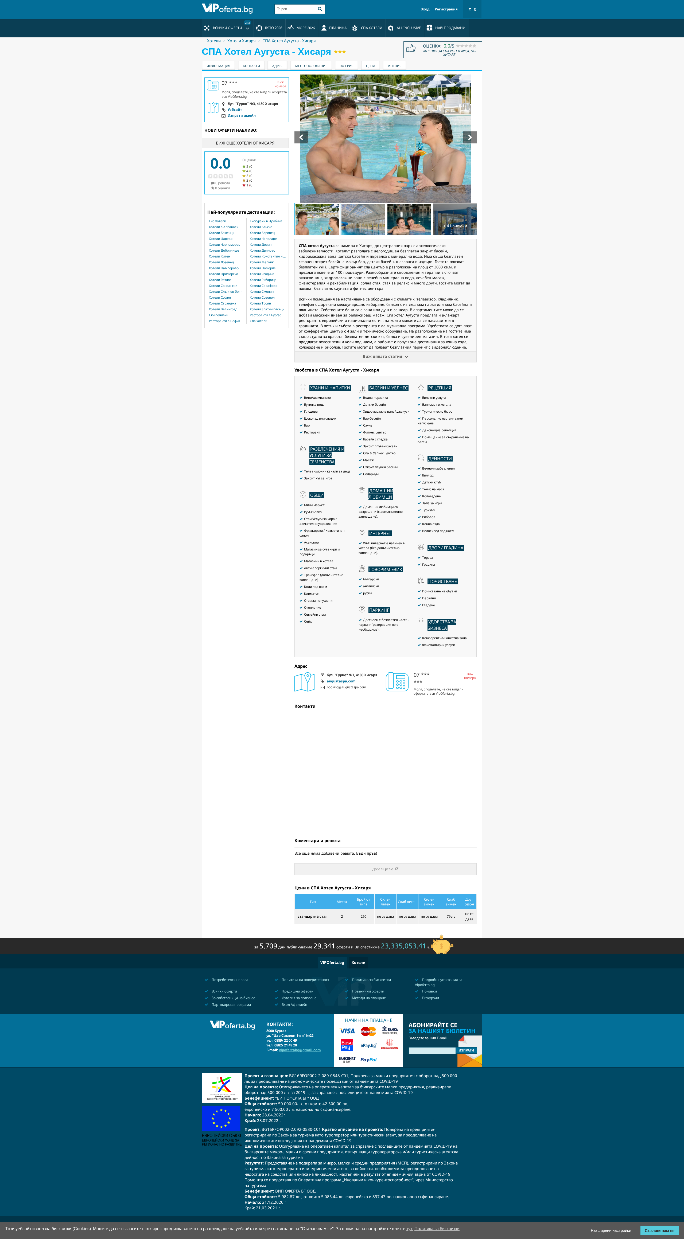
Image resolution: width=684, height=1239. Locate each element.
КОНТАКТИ (251, 66)
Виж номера (470, 676)
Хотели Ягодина (262, 274)
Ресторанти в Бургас (265, 315)
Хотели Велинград (223, 309)
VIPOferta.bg (332, 962)
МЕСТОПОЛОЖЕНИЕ (311, 66)
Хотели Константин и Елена (268, 256)
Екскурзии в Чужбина (266, 221)
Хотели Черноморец (224, 244)
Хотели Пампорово (224, 268)
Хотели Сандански (223, 285)
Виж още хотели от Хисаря (245, 143)
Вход (425, 9)
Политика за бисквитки (371, 979)
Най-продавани (450, 27)
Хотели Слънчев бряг (225, 291)
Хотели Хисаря (241, 40)
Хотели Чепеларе (263, 238)
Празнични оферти (367, 991)
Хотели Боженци (221, 232)
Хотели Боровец (262, 232)
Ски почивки (218, 315)
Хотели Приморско (223, 274)
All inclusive (409, 27)
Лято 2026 (273, 27)
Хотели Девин (260, 244)
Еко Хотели (217, 221)
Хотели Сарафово (263, 285)
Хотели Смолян (262, 291)
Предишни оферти (297, 991)
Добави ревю (382, 869)
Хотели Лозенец (221, 262)
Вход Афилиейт (294, 1004)
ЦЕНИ (370, 66)
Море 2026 (306, 27)
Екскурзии (430, 997)
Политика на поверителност (305, 979)
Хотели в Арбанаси (223, 227)
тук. (409, 1228)
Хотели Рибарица (263, 280)
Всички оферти (231, 25)
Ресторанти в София (224, 321)
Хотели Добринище (224, 250)
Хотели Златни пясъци (267, 309)
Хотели (214, 40)
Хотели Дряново (262, 250)
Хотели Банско (261, 227)
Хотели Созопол (262, 297)
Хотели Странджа (222, 303)
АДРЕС (277, 66)
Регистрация (446, 9)
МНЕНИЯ (394, 66)
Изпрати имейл (242, 116)
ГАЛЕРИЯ (346, 66)
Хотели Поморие (263, 268)
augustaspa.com (341, 681)
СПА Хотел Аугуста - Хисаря (289, 40)
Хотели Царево (220, 238)
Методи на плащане (368, 997)
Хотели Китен (219, 256)
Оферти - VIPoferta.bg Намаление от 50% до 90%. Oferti (228, 8)
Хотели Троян (260, 303)
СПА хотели (371, 27)
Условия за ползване (298, 997)
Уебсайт (235, 110)
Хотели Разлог (220, 280)
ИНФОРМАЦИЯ (218, 66)
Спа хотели (258, 321)
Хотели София (220, 297)
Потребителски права (229, 979)
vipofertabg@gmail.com (300, 1050)
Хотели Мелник (262, 262)
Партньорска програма (231, 1004)
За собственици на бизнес (233, 997)
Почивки (429, 991)
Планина (338, 27)
